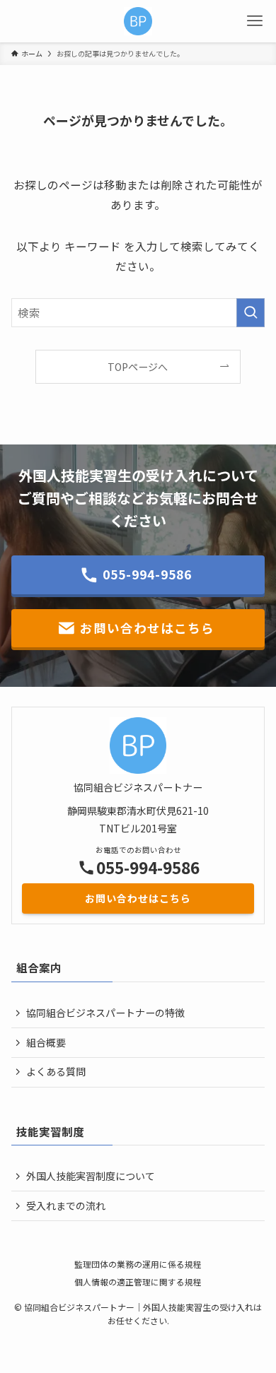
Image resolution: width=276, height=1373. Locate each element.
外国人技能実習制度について (90, 1176)
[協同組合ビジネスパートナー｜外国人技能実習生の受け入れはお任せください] (138, 21)
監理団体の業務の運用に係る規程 (138, 1264)
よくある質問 (56, 1071)
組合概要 (46, 1042)
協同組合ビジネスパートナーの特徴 (105, 1013)
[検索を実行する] (250, 312)
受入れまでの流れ (65, 1205)
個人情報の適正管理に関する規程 (138, 1281)
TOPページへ (138, 367)
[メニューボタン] (255, 21)
